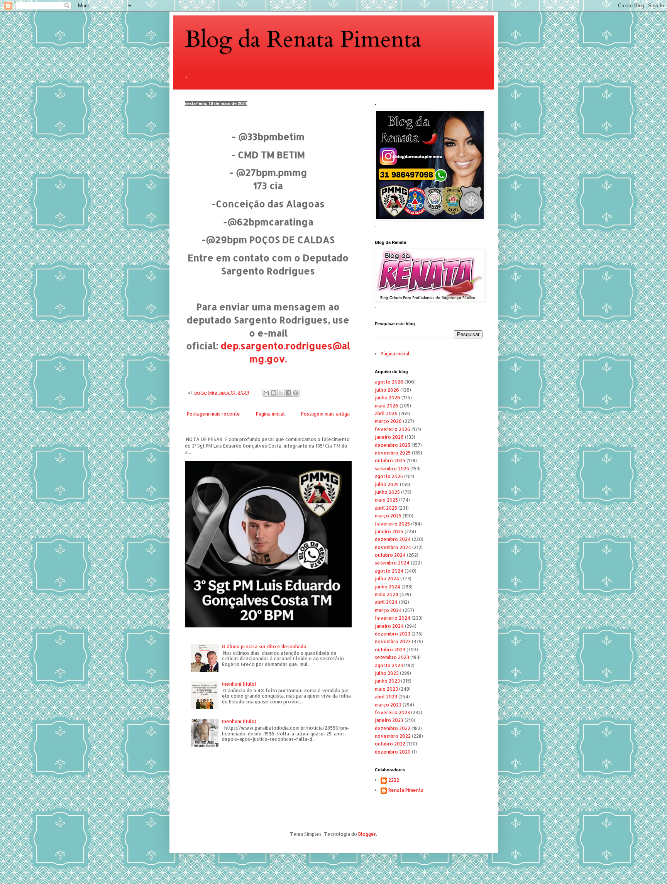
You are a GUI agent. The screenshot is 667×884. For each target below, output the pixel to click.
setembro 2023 (392, 657)
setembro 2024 (392, 563)
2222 (393, 780)
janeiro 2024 (389, 626)
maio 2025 (386, 500)
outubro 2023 (390, 649)
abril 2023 (386, 697)
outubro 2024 (390, 555)
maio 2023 (386, 689)
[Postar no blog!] (274, 393)
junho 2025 (387, 492)
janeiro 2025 (389, 531)
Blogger (367, 834)
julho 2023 (387, 673)
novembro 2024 (393, 547)
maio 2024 (386, 594)
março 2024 (388, 610)
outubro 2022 (390, 744)
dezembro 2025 (392, 445)
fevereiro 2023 (392, 712)
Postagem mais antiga (325, 414)
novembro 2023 (393, 641)
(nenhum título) (239, 684)
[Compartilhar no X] (281, 393)
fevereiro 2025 (392, 524)
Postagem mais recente (213, 414)
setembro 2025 (392, 469)
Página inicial (270, 414)
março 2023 (388, 705)
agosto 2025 (389, 476)
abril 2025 (386, 508)
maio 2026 (386, 406)
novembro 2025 (393, 453)
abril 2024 (386, 602)
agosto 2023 (389, 665)
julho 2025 (387, 484)
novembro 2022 (393, 736)
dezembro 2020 (393, 752)
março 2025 (388, 516)
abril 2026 (386, 413)
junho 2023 (387, 681)
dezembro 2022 (392, 728)
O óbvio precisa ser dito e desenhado (264, 646)
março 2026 (388, 421)
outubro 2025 (390, 460)
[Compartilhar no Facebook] (288, 393)
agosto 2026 (389, 382)
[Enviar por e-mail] (266, 393)
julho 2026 (387, 390)
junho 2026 (387, 398)
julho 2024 (387, 578)
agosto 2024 (389, 571)
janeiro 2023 (389, 720)
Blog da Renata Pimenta (303, 39)
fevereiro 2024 (392, 618)
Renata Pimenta (405, 790)
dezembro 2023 (392, 634)
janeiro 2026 (389, 437)
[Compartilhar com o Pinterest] (296, 393)
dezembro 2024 (393, 539)
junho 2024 (387, 587)
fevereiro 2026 (392, 429)
